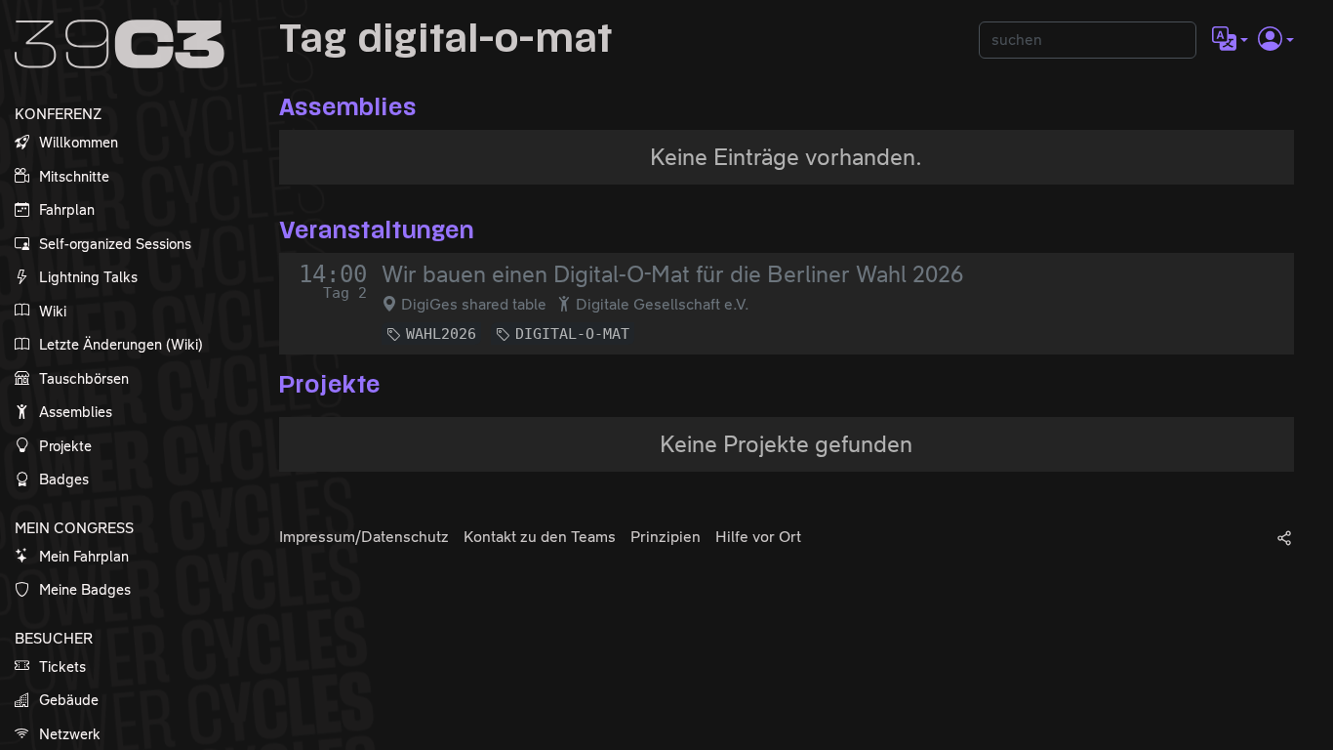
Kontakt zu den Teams (540, 536)
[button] (1230, 40)
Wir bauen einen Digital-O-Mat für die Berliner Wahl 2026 (672, 274)
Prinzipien (665, 536)
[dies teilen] (1284, 537)
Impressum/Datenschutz (364, 536)
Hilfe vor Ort (758, 536)
